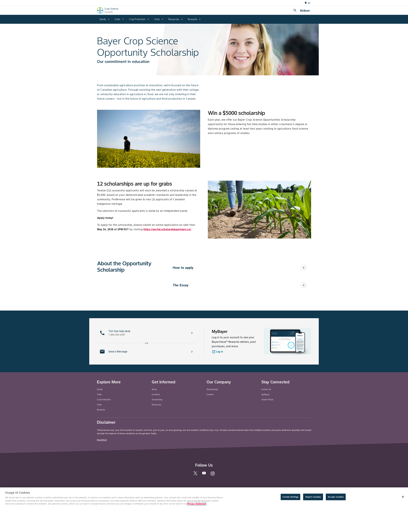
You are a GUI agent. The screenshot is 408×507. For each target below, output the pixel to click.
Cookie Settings (290, 497)
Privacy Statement (197, 503)
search (295, 10)
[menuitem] (104, 19)
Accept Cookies (336, 497)
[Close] (402, 496)
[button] (240, 267)
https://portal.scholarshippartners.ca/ (167, 229)
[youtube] (204, 474)
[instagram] (213, 475)
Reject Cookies (313, 497)
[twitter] (195, 474)
